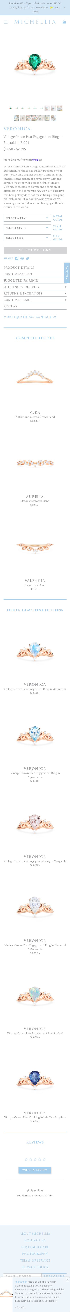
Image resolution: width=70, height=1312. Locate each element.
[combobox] (27, 218)
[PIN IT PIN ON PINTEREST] (22, 258)
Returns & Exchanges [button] (23, 294)
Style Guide (58, 227)
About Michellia (35, 1234)
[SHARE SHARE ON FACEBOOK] (16, 258)
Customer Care (35, 1247)
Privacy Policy (35, 1267)
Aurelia (35, 496)
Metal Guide (58, 218)
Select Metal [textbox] (16, 218)
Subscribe (54, 1276)
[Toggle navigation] (5, 22)
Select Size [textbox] (15, 238)
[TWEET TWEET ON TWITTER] (27, 258)
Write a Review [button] (34, 1170)
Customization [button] (18, 274)
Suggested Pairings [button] (21, 281)
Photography (35, 1254)
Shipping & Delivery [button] (22, 287)
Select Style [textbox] (16, 228)
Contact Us (35, 1240)
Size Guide (58, 237)
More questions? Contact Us (30, 317)
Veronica (35, 684)
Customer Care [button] (17, 300)
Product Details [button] (19, 268)
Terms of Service (35, 1261)
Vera (35, 412)
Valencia (35, 580)
